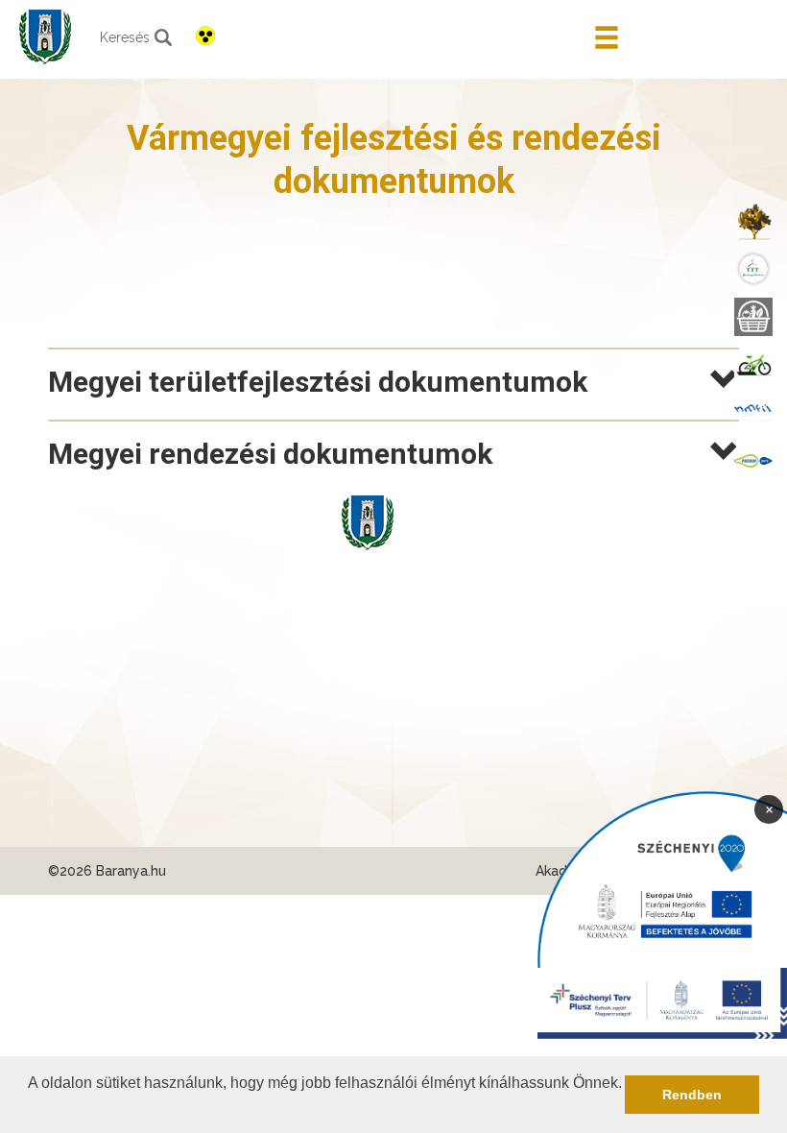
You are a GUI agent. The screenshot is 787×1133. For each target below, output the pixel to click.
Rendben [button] (692, 1094)
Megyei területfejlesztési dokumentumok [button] (317, 381)
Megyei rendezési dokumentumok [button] (270, 453)
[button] (31, 1108)
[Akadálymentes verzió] (205, 35)
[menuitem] (753, 221)
